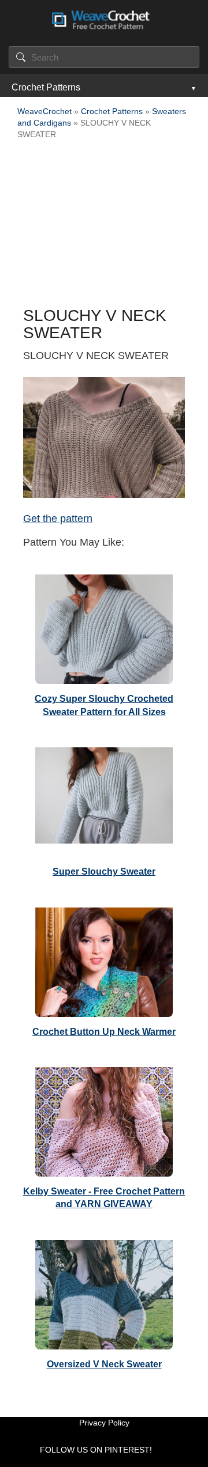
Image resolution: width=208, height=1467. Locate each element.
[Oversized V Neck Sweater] (104, 1291)
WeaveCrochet (44, 111)
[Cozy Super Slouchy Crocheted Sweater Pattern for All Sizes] (104, 626)
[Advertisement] (104, 226)
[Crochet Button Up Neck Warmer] (104, 959)
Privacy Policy (104, 1422)
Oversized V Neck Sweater (104, 1364)
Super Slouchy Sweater (104, 871)
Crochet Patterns (46, 87)
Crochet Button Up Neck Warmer (104, 1032)
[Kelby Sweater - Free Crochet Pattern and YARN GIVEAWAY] (104, 1119)
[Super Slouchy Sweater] (104, 799)
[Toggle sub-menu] (192, 87)
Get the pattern (57, 518)
